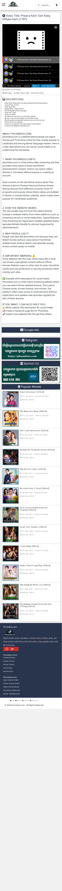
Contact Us (26, 700)
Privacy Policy (34, 700)
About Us (18, 700)
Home (12, 700)
